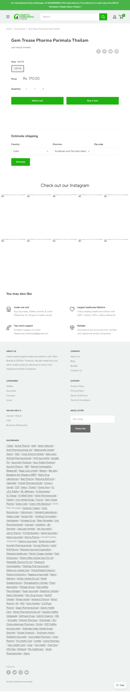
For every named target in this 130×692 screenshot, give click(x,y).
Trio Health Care (24, 640)
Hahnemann (26, 512)
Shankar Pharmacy (28, 620)
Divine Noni (44, 487)
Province (57, 144)
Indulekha (40, 524)
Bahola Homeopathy (41, 466)
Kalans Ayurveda (14, 537)
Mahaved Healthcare (17, 553)
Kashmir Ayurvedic (28, 541)
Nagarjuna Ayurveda (38, 574)
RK (16, 603)
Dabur (24, 487)
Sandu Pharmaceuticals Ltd (26, 611)
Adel (33, 445)
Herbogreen (12, 520)
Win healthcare (36, 649)
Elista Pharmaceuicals (45, 495)
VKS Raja (11, 649)
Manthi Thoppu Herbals (40, 553)
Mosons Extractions (16, 574)
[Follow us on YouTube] (26, 672)
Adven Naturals (45, 445)
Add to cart (37, 100)
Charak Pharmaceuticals (30, 483)
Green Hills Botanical (39, 503)
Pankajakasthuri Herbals (36, 582)
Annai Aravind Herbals (33, 454)
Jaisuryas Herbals (26, 528)
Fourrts (39, 499)
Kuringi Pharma (41, 545)
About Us (75, 356)
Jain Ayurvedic (44, 528)
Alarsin (9, 454)
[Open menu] (8, 16)
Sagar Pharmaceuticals (27, 607)
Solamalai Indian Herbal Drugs (37, 628)
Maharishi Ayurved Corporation (35, 549)
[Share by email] (116, 51)
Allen (17, 454)
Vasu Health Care (16, 645)
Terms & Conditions (80, 400)
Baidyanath (11, 470)
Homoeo (10, 395)
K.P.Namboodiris (31, 533)
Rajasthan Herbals (48, 591)
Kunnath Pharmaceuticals (19, 545)
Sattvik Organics (44, 616)
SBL (57, 616)
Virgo (29, 645)
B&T (27, 466)
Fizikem (10, 499)
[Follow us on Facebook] (8, 672)
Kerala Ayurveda (46, 541)
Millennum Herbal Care (17, 570)
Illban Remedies (45, 520)
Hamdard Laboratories (46, 512)
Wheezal (21, 649)
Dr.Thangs (11, 495)
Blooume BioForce (45, 479)
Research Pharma (40, 599)
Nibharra (10, 578)
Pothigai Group (27, 587)
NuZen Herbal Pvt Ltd (28, 578)
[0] (121, 17)
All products (20, 29)
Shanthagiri (45, 620)
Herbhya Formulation (45, 516)
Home (9, 29)
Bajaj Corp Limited (28, 470)
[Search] (103, 16)
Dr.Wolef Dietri (25, 495)
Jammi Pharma (13, 533)
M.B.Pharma (12, 549)
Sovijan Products (26, 632)
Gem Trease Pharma (21, 47)
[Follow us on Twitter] (14, 672)
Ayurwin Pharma (14, 466)
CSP (17, 487)
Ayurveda (11, 390)
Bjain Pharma (27, 479)
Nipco (53, 574)
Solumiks (10, 632)
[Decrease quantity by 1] (26, 89)
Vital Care (52, 645)
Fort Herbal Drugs (25, 499)
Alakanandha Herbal (44, 449)
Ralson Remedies (15, 595)
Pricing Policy (77, 390)
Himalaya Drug (27, 520)
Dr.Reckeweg (42, 491)
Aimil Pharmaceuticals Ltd (19, 449)
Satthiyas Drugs (27, 616)
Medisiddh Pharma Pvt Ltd (19, 562)
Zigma (26, 653)
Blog (73, 361)
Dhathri (32, 487)
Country (15, 144)
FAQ (8, 420)
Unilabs (37, 640)
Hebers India (12, 516)
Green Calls (21, 503)
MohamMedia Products (43, 570)
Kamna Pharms (32, 537)
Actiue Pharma (22, 445)
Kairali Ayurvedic (49, 533)
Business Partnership (16, 425)
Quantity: (16, 89)
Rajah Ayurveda (30, 591)
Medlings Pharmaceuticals (36, 566)
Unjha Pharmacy (51, 640)
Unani (9, 400)
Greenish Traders (31, 508)
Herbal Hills (27, 516)
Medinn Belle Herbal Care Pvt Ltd (36, 558)
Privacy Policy (77, 386)
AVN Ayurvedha (41, 458)
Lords (53, 545)
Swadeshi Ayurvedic (16, 636)
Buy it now (92, 100)
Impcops (29, 524)
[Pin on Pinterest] (104, 51)
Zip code (98, 144)
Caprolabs (11, 483)
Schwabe (13, 620)
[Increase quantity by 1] (43, 89)
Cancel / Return (14, 416)
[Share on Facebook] (98, 51)
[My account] (114, 17)
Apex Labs (51, 454)
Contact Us (76, 370)
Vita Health (40, 645)
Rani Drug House (34, 595)
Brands (74, 366)
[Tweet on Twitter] (110, 51)
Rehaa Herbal (22, 599)
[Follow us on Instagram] (20, 672)
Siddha (9, 386)
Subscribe (80, 428)
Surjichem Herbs (46, 632)
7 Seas (9, 445)
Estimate (20, 162)
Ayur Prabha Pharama (44, 462)
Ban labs (53, 470)
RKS (22, 603)
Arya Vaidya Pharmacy (40, 636)
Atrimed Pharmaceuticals (18, 458)
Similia (39, 624)
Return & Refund (79, 395)
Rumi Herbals (33, 603)
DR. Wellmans (27, 491)
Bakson (43, 470)
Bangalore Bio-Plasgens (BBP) (21, 474)
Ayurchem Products (21, 462)
